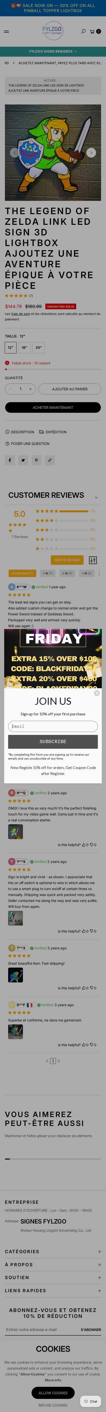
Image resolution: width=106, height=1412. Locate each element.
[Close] (97, 693)
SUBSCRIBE (53, 742)
